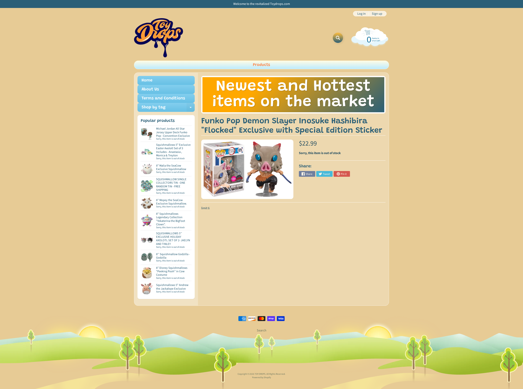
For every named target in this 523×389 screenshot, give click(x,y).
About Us (150, 89)
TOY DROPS (260, 374)
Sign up (377, 13)
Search (261, 330)
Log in (361, 13)
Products (261, 65)
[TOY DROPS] (158, 37)
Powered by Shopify (261, 377)
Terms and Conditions (163, 98)
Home (147, 80)
